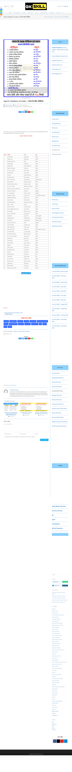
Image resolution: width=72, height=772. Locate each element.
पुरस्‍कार (53, 519)
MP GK (53, 676)
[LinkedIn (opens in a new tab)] (64, 6)
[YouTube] (62, 741)
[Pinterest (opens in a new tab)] (61, 6)
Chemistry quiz (54, 617)
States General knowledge (56, 701)
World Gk (53, 709)
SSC (40, 323)
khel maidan (9, 385)
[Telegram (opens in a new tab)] (67, 6)
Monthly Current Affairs (56, 674)
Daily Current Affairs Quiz (56, 623)
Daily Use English (54, 627)
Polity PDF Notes (56, 382)
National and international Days (57, 686)
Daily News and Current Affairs (57, 625)
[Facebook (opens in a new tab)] (59, 6)
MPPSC (9, 326)
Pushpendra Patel (8, 105)
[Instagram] (58, 741)
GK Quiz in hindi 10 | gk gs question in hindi (26, 413)
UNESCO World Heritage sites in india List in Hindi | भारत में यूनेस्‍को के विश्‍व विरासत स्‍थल (11, 414)
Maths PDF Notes (56, 413)
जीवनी (52, 713)
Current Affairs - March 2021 (59, 282)
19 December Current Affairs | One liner (58, 595)
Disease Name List (57, 65)
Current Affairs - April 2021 (59, 286)
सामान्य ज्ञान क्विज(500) (13, 323)
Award (53, 608)
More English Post (57, 73)
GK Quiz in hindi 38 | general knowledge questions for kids (41, 413)
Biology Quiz (21, 323)
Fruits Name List (56, 69)
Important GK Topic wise (27, 106)
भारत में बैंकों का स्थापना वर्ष (8, 314)
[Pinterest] (29, 112)
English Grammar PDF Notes (59, 421)
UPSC (5, 326)
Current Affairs (54, 621)
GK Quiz (53, 653)
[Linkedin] (26, 112)
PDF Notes (6, 321)
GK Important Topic (17, 106)
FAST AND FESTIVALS (55, 633)
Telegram (15, 331)
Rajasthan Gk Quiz (57, 226)
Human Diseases (54, 660)
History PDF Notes (57, 386)
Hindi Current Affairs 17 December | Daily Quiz (59, 600)
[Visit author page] (6, 391)
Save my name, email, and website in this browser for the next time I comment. (20, 436)
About (53, 721)
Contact (53, 723)
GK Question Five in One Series (57, 649)
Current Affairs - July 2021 (59, 300)
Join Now (65, 581)
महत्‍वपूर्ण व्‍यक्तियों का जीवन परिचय (59, 506)
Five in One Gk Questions (56, 635)
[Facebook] (20, 112)
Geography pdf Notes (58, 377)
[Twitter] (23, 112)
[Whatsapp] (32, 112)
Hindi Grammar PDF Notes (59, 426)
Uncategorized (54, 703)
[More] (1, 14)
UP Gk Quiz (54, 707)
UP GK (53, 705)
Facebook (23, 331)
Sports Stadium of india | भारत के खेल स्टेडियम (61, 16)
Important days (54, 666)
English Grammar (55, 631)
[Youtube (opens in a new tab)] (66, 6)
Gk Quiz (53, 725)
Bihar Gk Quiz (55, 208)
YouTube (19, 331)
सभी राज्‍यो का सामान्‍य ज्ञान (57, 511)
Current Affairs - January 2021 (60, 271)
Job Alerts (53, 728)
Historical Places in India (56, 655)
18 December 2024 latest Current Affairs (58, 597)
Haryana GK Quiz (56, 221)
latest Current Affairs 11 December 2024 (58, 602)
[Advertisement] (36, 31)
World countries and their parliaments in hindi (14, 312)
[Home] (45, 16)
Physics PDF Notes (57, 399)
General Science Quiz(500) (42, 321)
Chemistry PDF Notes (58, 404)
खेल (53, 515)
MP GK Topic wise (55, 682)
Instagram (28, 331)
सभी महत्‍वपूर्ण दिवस (56, 524)
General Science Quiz (55, 643)
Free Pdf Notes (54, 724)
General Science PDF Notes (59, 408)
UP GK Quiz (55, 204)
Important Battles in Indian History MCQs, (59, 662)
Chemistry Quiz (35, 323)
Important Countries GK (56, 664)
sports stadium (13, 385)
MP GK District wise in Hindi (56, 678)
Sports (53, 699)
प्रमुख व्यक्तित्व (54, 715)
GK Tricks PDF (55, 373)
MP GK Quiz (55, 199)
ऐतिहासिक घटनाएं (54, 711)
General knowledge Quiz (56, 639)
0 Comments (24, 105)
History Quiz (20, 321)
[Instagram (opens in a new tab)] (62, 6)
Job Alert (53, 670)
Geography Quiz (13, 321)
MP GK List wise (54, 680)
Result (53, 697)
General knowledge (9, 106)
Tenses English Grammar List (60, 56)
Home (53, 727)
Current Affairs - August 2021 (60, 304)
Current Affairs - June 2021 (59, 295)
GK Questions (54, 651)
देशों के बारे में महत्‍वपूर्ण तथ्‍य (57, 528)
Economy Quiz (33, 321)
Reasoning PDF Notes (58, 417)
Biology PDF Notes (57, 395)
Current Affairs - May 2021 (59, 291)
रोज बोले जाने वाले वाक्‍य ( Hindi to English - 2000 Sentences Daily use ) (60, 49)
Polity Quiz (26, 321)
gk (5, 385)
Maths (53, 672)
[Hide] (0, 16)
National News (54, 688)
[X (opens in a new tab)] (58, 6)
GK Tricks (6, 323)
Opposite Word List (57, 60)
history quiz (54, 658)
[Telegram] (1, 13)
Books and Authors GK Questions (57, 614)
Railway (44, 323)
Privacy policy (54, 729)
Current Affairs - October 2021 (60, 315)
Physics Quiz (27, 323)
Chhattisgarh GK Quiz (58, 213)
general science (54, 641)
